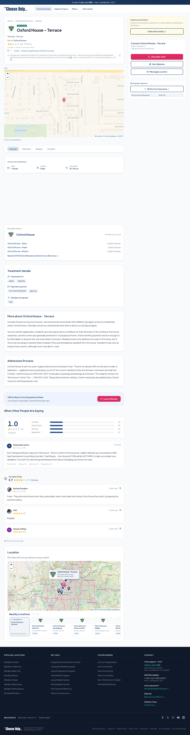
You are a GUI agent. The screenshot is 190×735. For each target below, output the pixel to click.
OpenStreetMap (110, 136)
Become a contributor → (154, 697)
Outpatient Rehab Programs (63, 666)
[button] (8, 73)
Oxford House (20, 40)
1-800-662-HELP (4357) (155, 678)
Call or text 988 (152, 665)
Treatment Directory (24, 21)
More (74, 9)
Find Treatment (44, 9)
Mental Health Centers (60, 684)
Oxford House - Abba (17, 243)
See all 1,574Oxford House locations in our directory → (33, 256)
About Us (111, 729)
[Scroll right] (37, 614)
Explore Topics (61, 9)
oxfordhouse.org (111, 234)
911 (11, 60)
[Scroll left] (33, 614)
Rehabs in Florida (11, 662)
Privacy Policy (122, 729)
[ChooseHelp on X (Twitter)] (167, 717)
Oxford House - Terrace (67, 572)
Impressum (144, 729)
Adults (11, 281)
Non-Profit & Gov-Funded (109, 680)
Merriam (11, 36)
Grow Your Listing (105, 671)
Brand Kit (153, 729)
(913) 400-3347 (158, 57)
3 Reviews (34, 480)
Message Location (158, 72)
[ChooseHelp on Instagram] (173, 717)
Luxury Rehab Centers (60, 680)
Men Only (21, 281)
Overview (13, 149)
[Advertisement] (64, 199)
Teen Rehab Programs (60, 675)
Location (51, 149)
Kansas (39, 21)
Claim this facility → (157, 31)
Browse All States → (12, 693)
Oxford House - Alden (17, 247)
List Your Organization (107, 662)
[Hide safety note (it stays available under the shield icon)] (119, 55)
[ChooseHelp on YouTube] (178, 717)
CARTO (120, 136)
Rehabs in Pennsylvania (14, 689)
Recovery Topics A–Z (27, 717)
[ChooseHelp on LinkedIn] (183, 717)
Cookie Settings (180, 729)
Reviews (39, 149)
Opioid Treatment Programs (63, 671)
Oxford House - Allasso (17, 251)
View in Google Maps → (13, 140)
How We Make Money (107, 684)
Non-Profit (22, 26)
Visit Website (158, 64)
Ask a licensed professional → (156, 688)
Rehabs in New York (12, 671)
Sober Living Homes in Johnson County (37, 51)
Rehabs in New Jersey (13, 684)
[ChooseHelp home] (15, 9)
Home (10, 21)
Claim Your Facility (105, 675)
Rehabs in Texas (10, 680)
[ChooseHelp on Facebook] (162, 717)
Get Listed (87, 9)
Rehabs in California (12, 666)
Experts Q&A (44, 717)
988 (90, 2)
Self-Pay (33, 291)
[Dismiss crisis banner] (187, 2)
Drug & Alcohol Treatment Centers (65, 662)
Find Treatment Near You (61, 689)
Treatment (26, 149)
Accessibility (165, 729)
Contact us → (150, 705)
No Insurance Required (141, 95)
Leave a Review (110, 399)
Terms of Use (133, 729)
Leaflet (99, 136)
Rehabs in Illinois (11, 675)
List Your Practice (105, 666)
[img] (64, 103)
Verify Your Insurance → (158, 89)
